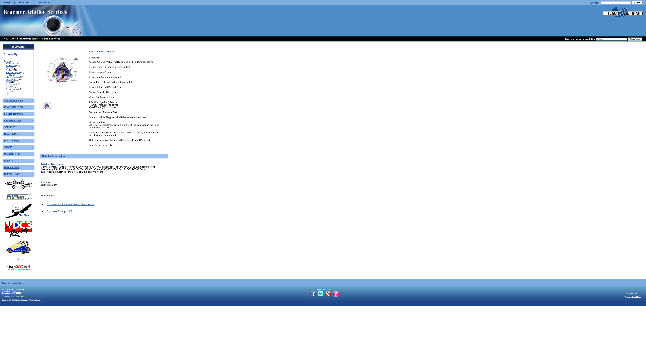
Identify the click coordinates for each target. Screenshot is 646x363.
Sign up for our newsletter (580, 39)
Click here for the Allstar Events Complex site (70, 204)
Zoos (8, 94)
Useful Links (12, 174)
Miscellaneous (12, 77)
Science (9, 87)
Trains (8, 91)
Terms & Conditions (633, 297)
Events (8, 161)
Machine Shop (12, 154)
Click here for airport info (60, 211)
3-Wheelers (11, 63)
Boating (9, 70)
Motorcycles (11, 79)
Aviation (9, 68)
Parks (8, 82)
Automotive (11, 65)
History (9, 75)
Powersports (11, 84)
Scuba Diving (12, 89)
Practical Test (13, 107)
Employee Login (631, 293)
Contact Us (43, 2)
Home (7, 2)
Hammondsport (13, 72)
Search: (595, 3)
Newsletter (11, 168)
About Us (23, 2)
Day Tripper (11, 141)
